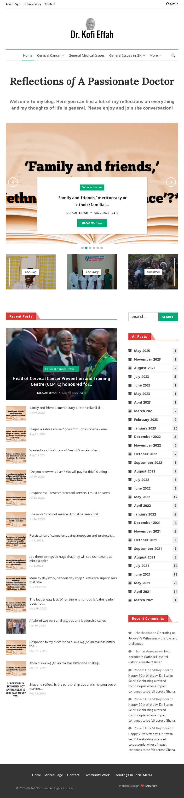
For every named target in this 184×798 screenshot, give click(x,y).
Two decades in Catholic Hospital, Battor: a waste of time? (149, 656)
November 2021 (147, 531)
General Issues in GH (125, 55)
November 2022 (147, 445)
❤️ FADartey (149, 785)
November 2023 (147, 359)
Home (28, 55)
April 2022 (142, 505)
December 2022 (147, 436)
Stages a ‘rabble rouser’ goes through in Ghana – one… (69, 429)
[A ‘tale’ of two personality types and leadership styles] (16, 626)
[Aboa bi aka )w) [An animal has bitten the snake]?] (16, 668)
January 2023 (145, 428)
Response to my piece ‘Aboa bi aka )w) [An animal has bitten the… (72, 644)
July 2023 (141, 376)
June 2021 (142, 574)
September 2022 (148, 462)
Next (171, 182)
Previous (13, 182)
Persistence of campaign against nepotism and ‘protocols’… (72, 535)
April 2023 (142, 402)
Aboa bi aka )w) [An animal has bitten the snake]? (64, 663)
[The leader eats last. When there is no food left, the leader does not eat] (16, 605)
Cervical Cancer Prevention (62, 369)
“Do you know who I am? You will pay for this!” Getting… (69, 471)
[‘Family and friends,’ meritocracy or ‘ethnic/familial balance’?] (16, 413)
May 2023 (142, 393)
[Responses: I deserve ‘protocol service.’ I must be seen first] (16, 498)
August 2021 (144, 557)
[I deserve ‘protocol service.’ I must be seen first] (16, 520)
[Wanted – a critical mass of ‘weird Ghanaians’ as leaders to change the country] (16, 456)
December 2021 (147, 522)
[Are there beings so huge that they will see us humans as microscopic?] (16, 562)
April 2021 (142, 591)
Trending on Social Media (133, 775)
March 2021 (144, 600)
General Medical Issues (87, 55)
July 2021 (141, 565)
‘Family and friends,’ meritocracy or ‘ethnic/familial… (66, 407)
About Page (13, 4)
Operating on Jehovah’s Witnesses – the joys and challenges (153, 638)
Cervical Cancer (49, 55)
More (154, 55)
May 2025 (142, 350)
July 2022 (141, 479)
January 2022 (145, 514)
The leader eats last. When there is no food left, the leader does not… (71, 601)
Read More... (92, 223)
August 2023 (144, 368)
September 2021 (148, 548)
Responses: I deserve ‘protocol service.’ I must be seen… (70, 493)
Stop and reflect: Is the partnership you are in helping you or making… (73, 686)
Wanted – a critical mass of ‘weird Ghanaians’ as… (64, 450)
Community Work (97, 775)
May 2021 (142, 583)
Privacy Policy (32, 4)
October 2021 (145, 540)
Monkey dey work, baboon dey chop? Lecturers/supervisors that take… (73, 580)
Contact (50, 4)
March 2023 (144, 411)
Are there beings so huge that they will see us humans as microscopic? (70, 558)
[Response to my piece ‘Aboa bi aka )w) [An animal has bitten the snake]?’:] (16, 647)
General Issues (92, 187)
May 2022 (142, 497)
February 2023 (146, 419)
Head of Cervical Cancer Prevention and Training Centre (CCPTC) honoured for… (61, 381)
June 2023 (142, 385)
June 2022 (142, 488)
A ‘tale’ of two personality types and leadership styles (67, 620)
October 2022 (145, 454)
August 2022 (144, 471)
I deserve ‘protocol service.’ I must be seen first (63, 514)
